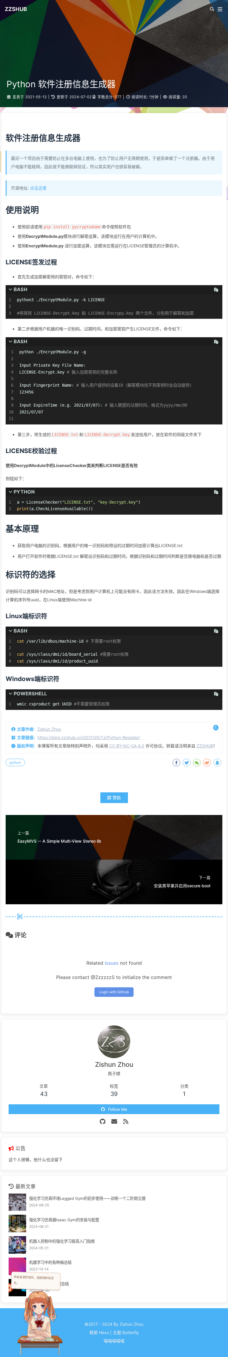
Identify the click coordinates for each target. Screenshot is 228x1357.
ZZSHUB (205, 745)
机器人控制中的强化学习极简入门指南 (62, 1241)
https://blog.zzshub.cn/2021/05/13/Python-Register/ (88, 737)
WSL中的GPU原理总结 (49, 1283)
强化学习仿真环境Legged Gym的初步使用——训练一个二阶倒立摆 (87, 1198)
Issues (111, 963)
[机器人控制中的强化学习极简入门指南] (17, 1245)
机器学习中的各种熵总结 (50, 1262)
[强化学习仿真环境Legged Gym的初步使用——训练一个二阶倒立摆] (17, 1202)
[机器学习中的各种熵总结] (17, 1266)
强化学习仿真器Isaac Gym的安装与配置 (64, 1219)
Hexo (104, 1332)
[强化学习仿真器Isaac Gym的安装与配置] (17, 1223)
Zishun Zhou (49, 729)
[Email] (114, 1121)
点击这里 (38, 187)
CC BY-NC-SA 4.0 (126, 745)
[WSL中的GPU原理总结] (17, 1288)
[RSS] (125, 1121)
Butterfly (130, 1332)
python (15, 762)
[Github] (102, 1121)
